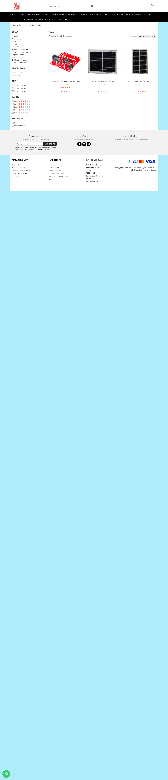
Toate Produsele (20, 14)
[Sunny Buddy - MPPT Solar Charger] (65, 62)
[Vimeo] (84, 144)
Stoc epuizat (18, 126)
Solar (14, 57)
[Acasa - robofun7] (24, 6)
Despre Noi (16, 165)
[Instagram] (89, 144)
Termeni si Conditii (19, 168)
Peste (16, 101)
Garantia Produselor (56, 173)
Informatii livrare (55, 165)
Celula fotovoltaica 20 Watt (139, 81)
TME (15, 75)
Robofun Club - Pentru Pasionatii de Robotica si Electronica (40, 19)
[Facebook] (79, 144)
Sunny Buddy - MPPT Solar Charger (65, 81)
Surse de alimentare (19, 63)
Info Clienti (55, 160)
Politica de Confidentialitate (39, 149)
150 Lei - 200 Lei (20, 88)
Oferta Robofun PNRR (113, 14)
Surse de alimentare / (28, 25)
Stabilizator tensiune (19, 60)
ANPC (51, 179)
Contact (15, 176)
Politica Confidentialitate (21, 171)
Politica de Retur (55, 171)
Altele (14, 41)
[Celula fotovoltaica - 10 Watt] (102, 62)
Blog (91, 14)
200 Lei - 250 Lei (20, 91)
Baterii (14, 44)
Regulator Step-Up (18, 55)
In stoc (16, 123)
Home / (15, 25)
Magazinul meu (20, 160)
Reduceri (46, 14)
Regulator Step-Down (20, 49)
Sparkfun (17, 72)
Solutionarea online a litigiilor (59, 176)
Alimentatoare (17, 39)
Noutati (36, 14)
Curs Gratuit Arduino (76, 14)
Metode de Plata (55, 168)
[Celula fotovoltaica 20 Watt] (139, 62)
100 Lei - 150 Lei (20, 85)
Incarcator (16, 47)
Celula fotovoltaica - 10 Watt (102, 81)
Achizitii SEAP (58, 14)
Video (98, 14)
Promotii (130, 14)
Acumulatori (16, 36)
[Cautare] (92, 6)
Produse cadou (143, 14)
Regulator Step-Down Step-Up (23, 52)
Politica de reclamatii (19, 173)
